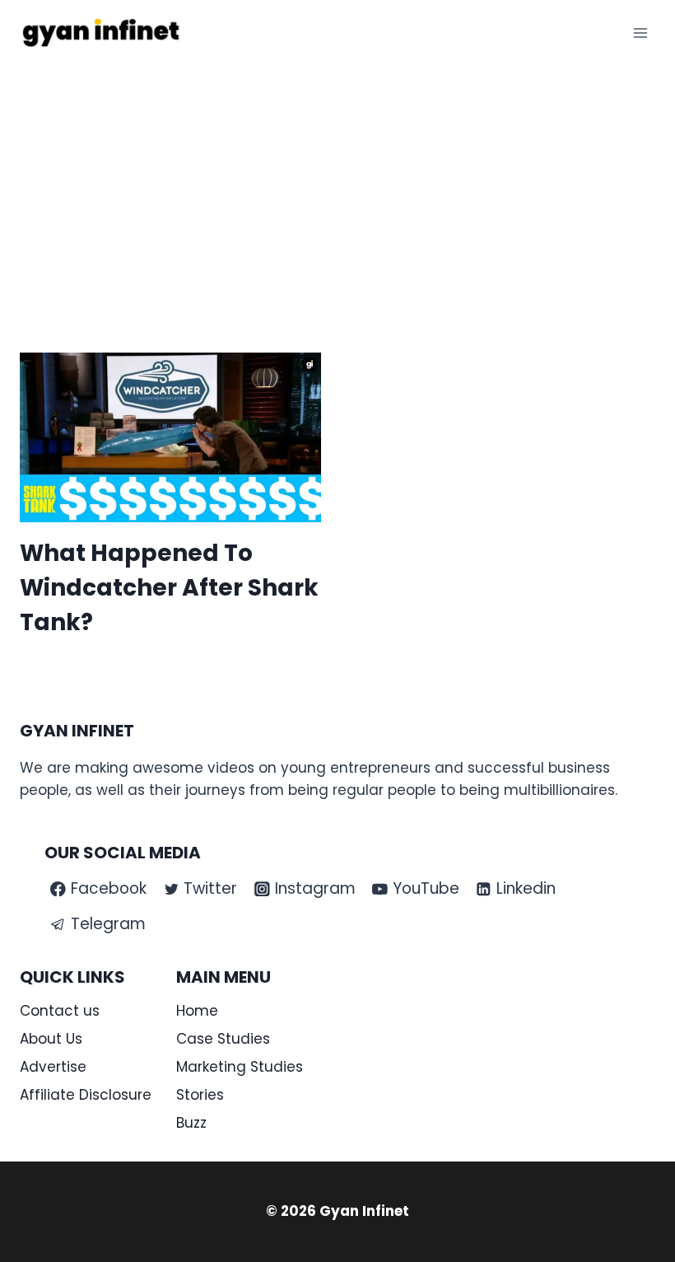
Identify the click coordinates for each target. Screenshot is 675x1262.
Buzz (191, 1123)
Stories (200, 1095)
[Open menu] (640, 32)
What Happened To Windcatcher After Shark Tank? (169, 587)
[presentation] (170, 437)
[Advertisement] (337, 189)
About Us (51, 1039)
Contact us (60, 1011)
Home (197, 1011)
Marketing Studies (239, 1067)
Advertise (53, 1067)
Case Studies (223, 1039)
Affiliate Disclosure (85, 1095)
